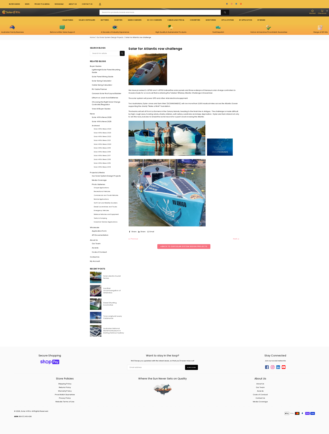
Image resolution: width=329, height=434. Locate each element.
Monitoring (211, 20)
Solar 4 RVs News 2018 (102, 152)
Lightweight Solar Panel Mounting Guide (106, 71)
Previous (134, 239)
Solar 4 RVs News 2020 (102, 144)
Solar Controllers (87, 20)
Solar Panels (67, 20)
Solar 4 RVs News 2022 (102, 136)
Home (92, 37)
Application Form (99, 231)
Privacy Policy (65, 398)
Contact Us (87, 4)
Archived (96, 125)
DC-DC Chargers (154, 20)
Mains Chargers (135, 20)
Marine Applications (101, 199)
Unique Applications (101, 188)
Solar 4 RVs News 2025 (101, 121)
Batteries (105, 20)
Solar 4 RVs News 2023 (102, 133)
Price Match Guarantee (65, 394)
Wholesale (59, 4)
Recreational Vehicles (102, 191)
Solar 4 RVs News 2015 (102, 163)
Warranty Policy (65, 391)
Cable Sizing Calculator (102, 85)
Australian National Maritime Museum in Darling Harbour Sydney (113, 330)
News (27, 4)
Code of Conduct (99, 252)
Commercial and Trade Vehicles (106, 195)
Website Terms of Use (64, 401)
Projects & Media (97, 172)
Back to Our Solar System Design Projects (184, 246)
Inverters (118, 20)
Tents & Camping (100, 218)
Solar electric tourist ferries (112, 277)
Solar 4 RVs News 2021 (102, 140)
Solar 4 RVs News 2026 (101, 117)
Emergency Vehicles (101, 210)
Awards (95, 248)
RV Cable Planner (99, 89)
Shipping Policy (64, 384)
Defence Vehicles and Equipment (106, 214)
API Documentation (100, 235)
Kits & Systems (228, 20)
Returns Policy (65, 387)
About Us (73, 4)
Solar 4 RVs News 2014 (102, 167)
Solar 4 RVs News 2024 (102, 129)
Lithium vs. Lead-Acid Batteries (105, 97)
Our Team (96, 243)
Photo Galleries (98, 184)
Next (235, 239)
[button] (98, 4)
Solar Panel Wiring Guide (102, 76)
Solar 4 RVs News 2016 (102, 159)
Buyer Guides (14, 4)
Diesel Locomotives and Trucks (105, 207)
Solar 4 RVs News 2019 (102, 148)
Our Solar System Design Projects (110, 37)
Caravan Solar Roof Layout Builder (106, 93)
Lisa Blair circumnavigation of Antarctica (112, 290)
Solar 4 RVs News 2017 (102, 155)
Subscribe (191, 367)
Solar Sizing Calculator (101, 81)
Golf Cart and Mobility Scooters (105, 203)
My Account (95, 261)
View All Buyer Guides (101, 109)
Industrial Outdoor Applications (105, 222)
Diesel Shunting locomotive (110, 304)
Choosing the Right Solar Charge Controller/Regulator (106, 103)
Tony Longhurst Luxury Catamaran (112, 317)
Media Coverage (99, 180)
